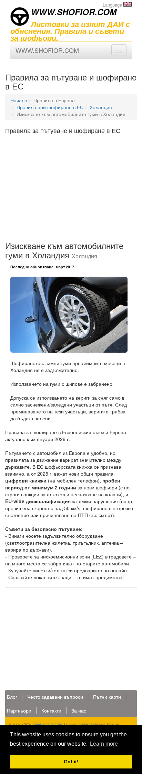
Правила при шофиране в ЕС (50, 107)
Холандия (101, 107)
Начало (18, 100)
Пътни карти (107, 696)
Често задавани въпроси (55, 696)
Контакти (51, 710)
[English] (127, 4)
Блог (12, 696)
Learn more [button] (104, 744)
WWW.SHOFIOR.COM (73, 12)
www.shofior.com (47, 724)
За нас (78, 710)
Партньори (19, 710)
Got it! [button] (71, 761)
